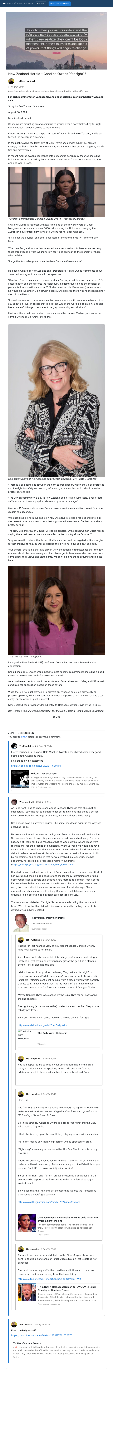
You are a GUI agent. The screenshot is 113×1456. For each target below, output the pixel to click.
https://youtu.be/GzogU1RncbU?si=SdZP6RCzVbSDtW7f (49, 1278)
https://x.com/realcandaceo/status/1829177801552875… (42, 1335)
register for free (59, 4)
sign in (24, 736)
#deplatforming (81, 91)
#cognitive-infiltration (61, 91)
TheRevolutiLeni (27, 746)
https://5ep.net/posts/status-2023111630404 (36, 765)
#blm (28, 91)
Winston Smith (26, 802)
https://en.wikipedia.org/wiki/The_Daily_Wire (42, 1025)
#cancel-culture (41, 91)
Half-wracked (25, 81)
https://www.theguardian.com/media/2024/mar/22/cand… (50, 1202)
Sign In (41, 4)
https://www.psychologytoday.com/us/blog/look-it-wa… (43, 864)
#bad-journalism (16, 91)
